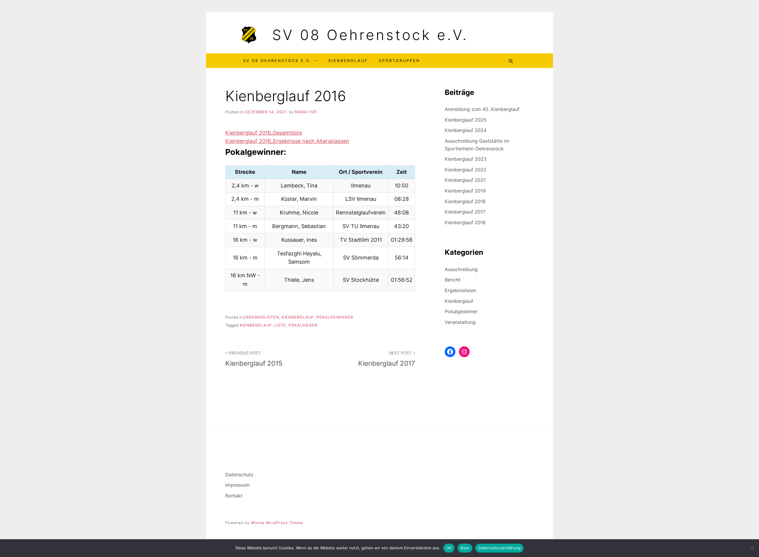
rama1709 (306, 112)
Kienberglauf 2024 (466, 130)
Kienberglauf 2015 (254, 359)
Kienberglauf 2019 (465, 191)
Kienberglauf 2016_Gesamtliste (263, 133)
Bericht (452, 280)
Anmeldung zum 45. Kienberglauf (482, 109)
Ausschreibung (461, 269)
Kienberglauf (348, 60)
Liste (280, 325)
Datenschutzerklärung (499, 547)
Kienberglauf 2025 (466, 120)
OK (449, 547)
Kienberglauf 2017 (386, 359)
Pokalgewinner (334, 317)
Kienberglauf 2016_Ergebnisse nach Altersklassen (287, 141)
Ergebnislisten (261, 317)
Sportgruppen (399, 60)
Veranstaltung (460, 322)
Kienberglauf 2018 (465, 201)
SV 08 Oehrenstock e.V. (370, 35)
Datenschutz (239, 475)
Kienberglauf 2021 (465, 180)
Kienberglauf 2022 (466, 170)
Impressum (237, 485)
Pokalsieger (303, 325)
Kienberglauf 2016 (465, 222)
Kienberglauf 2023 (466, 159)
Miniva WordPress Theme (277, 523)
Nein (464, 547)
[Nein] (752, 548)
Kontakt (234, 496)
